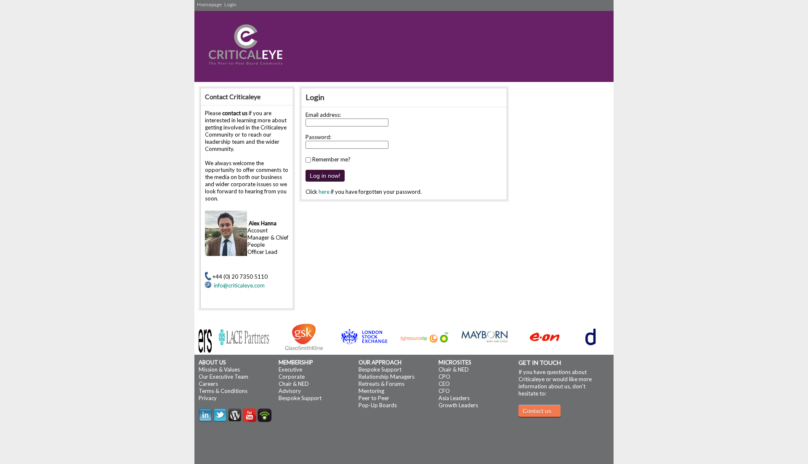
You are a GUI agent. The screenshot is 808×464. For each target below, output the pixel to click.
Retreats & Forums (381, 383)
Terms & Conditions (223, 391)
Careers (208, 383)
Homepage (209, 4)
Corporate (292, 376)
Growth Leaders (458, 405)
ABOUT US (212, 362)
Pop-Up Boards (378, 405)
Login (230, 4)
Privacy (208, 398)
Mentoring (371, 391)
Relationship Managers (387, 376)
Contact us (537, 411)
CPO (444, 376)
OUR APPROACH (380, 362)
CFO (444, 391)
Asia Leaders (454, 398)
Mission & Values (219, 369)
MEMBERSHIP (296, 362)
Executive (290, 369)
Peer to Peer (374, 398)
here (324, 191)
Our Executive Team (223, 376)
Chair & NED (294, 383)
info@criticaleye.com (238, 285)
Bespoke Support (300, 398)
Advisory (290, 391)
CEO (444, 383)
